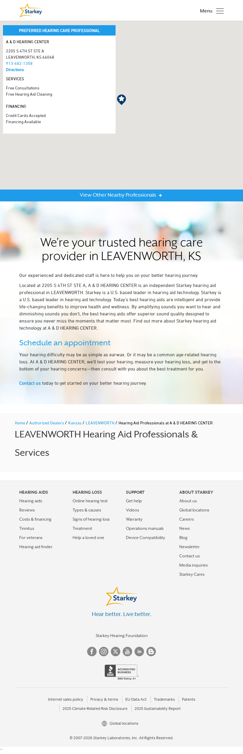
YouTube (127, 651)
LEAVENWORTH (100, 422)
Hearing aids (30, 500)
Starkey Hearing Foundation (122, 635)
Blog (183, 537)
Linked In (139, 651)
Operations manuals (145, 528)
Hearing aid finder (35, 546)
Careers (186, 519)
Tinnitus (26, 528)
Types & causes (87, 510)
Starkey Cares (191, 574)
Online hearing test (90, 500)
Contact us (30, 383)
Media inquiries (193, 565)
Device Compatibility (145, 537)
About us (188, 500)
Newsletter (189, 546)
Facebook (92, 651)
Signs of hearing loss (91, 519)
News (184, 528)
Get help (134, 500)
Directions (15, 69)
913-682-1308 (19, 63)
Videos (132, 510)
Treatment (82, 528)
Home (20, 422)
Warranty (134, 519)
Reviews (27, 510)
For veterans (30, 537)
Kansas (75, 422)
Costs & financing (35, 519)
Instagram (103, 651)
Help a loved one (88, 537)
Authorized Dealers (47, 422)
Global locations (194, 510)
